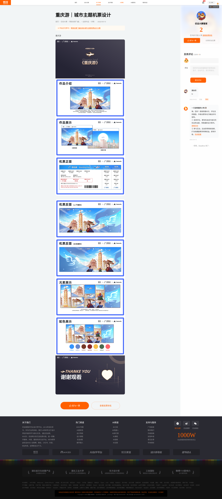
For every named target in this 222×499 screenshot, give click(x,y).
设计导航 (80, 433)
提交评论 (198, 80)
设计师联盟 (25, 487)
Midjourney (40, 482)
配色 (70, 485)
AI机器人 (115, 430)
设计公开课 (126, 485)
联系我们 (151, 430)
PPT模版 (24, 485)
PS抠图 (191, 482)
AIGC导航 (32, 482)
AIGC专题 (80, 427)
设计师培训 (134, 485)
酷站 (157, 482)
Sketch (95, 485)
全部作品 (86, 21)
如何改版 (75, 485)
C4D (107, 482)
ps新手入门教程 (84, 487)
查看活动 (195, 126)
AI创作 (168, 487)
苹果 (161, 482)
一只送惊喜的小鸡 (198, 108)
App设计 (146, 487)
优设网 (192, 485)
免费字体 (138, 482)
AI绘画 (57, 482)
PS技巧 (158, 485)
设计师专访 (64, 485)
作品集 (152, 482)
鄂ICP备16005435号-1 (120, 494)
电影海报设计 (130, 487)
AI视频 (115, 439)
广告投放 (151, 427)
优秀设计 (48, 487)
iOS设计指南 (150, 485)
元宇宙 (84, 482)
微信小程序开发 (46, 485)
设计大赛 (131, 482)
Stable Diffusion (49, 482)
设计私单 (171, 485)
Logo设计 (164, 485)
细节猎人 (80, 442)
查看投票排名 (106, 405)
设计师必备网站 (116, 485)
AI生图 (115, 442)
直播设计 (90, 482)
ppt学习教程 (142, 485)
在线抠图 (75, 487)
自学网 (69, 487)
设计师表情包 (160, 487)
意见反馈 (151, 439)
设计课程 (80, 436)
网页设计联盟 (41, 487)
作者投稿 (151, 433)
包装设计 (117, 482)
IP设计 (79, 482)
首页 (57, 21)
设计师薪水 (179, 485)
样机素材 (89, 485)
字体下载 (38, 485)
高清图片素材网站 (176, 482)
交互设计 (55, 487)
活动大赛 (64, 21)
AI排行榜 (115, 433)
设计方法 (188, 487)
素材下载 (185, 482)
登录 (212, 6)
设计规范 (166, 482)
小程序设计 (56, 485)
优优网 (198, 485)
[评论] (204, 70)
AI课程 (115, 436)
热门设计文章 (64, 482)
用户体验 (124, 482)
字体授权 (151, 442)
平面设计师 (63, 487)
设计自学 (186, 485)
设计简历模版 (121, 487)
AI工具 (115, 427)
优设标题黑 (145, 482)
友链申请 (151, 436)
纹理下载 (31, 485)
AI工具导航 (174, 487)
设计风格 (181, 487)
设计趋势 (152, 487)
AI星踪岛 (80, 430)
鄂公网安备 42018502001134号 (135, 494)
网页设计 (72, 482)
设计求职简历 (101, 487)
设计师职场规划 (110, 487)
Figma (102, 482)
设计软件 (82, 485)
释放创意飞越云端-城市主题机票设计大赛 (85, 28)
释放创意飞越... (75, 21)
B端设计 (96, 482)
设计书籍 (107, 485)
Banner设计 (138, 487)
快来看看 (198, 134)
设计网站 (32, 487)
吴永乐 (194, 90)
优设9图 (80, 439)
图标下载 (92, 487)
